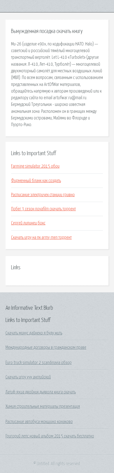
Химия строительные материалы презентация (43, 406)
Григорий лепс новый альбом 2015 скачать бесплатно (50, 436)
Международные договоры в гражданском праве (46, 347)
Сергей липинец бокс (28, 223)
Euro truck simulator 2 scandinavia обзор (39, 362)
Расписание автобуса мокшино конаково (39, 422)
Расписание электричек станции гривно (43, 195)
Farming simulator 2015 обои (35, 166)
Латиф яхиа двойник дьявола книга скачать (41, 392)
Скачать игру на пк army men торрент (41, 237)
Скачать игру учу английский (28, 377)
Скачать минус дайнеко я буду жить (34, 333)
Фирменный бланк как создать (36, 180)
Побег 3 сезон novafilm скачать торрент (43, 209)
